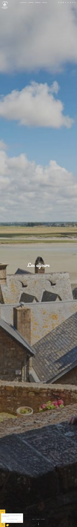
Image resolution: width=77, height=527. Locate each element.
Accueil (33, 519)
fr (63, 2)
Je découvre (23, 2)
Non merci (4, 521)
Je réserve (37, 2)
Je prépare (30, 2)
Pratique (44, 2)
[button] (7, 525)
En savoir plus (12, 521)
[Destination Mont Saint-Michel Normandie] (5, 5)
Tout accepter (19, 521)
